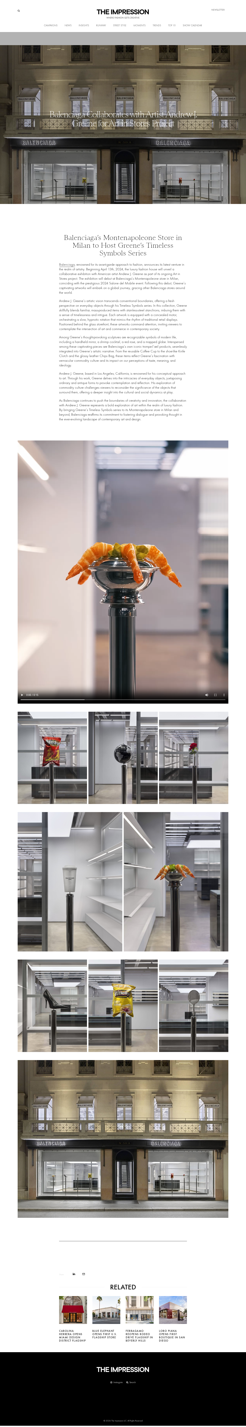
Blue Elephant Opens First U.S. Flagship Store (104, 1334)
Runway (101, 25)
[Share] (74, 1274)
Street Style (119, 25)
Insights (84, 25)
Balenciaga (67, 264)
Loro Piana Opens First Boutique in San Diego (172, 1335)
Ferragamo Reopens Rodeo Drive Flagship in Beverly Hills (139, 1335)
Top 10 (172, 25)
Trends (157, 25)
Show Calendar (192, 25)
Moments (139, 25)
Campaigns (50, 25)
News (68, 25)
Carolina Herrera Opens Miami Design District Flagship (72, 1335)
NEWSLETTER (218, 9)
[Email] (83, 1274)
